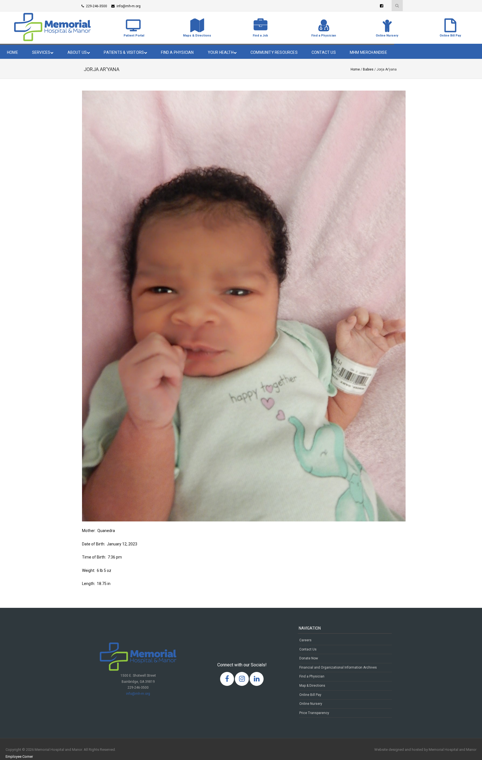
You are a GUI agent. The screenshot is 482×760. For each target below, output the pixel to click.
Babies (368, 69)
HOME (12, 52)
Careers (305, 640)
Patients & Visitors (124, 52)
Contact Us (324, 52)
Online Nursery (310, 704)
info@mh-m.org (138, 694)
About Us (77, 52)
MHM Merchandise (368, 52)
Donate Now (308, 658)
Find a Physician (177, 52)
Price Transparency (314, 713)
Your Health (220, 52)
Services (41, 52)
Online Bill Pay (310, 695)
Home (355, 69)
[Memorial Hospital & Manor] (52, 40)
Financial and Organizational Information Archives (338, 667)
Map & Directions (312, 686)
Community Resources (274, 52)
